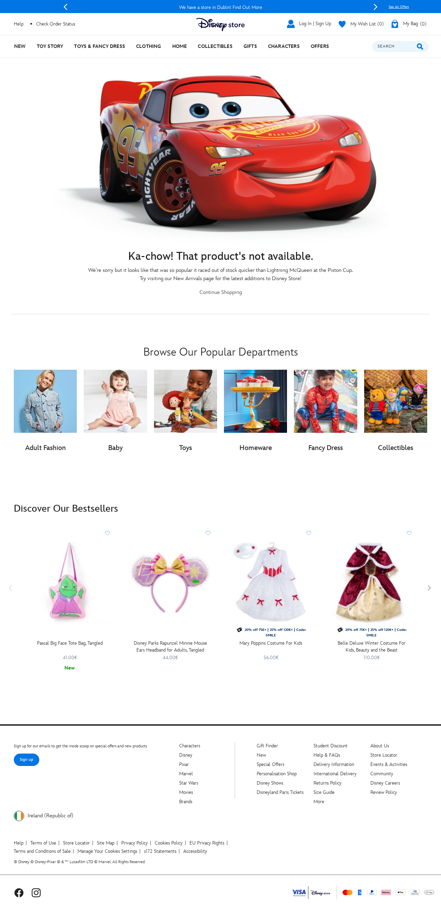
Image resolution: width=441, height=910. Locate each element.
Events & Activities (388, 764)
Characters (189, 746)
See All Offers (399, 7)
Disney (185, 755)
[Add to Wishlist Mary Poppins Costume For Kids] (309, 533)
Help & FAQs (327, 755)
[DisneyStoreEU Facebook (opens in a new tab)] (18, 892)
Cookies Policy (169, 843)
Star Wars (188, 783)
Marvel (186, 774)
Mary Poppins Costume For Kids (270, 643)
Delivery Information (334, 764)
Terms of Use (43, 843)
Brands (185, 802)
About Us (379, 746)
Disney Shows (270, 783)
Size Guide (324, 792)
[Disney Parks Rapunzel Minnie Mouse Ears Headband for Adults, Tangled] (170, 582)
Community (381, 774)
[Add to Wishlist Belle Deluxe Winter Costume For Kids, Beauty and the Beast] (409, 533)
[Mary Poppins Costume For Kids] (271, 582)
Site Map (105, 843)
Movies (186, 792)
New (261, 755)
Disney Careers (385, 783)
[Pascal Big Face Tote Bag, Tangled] (70, 582)
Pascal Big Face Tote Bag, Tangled (70, 643)
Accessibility (195, 851)
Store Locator (383, 755)
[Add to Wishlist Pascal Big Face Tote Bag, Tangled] (107, 533)
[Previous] (65, 6)
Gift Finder (267, 746)
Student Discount (331, 746)
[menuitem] (20, 46)
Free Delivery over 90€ (220, 7)
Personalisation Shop (277, 774)
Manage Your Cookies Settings (107, 851)
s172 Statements (160, 851)
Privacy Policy (134, 843)
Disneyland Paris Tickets (280, 792)
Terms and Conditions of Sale (42, 851)
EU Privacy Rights (206, 843)
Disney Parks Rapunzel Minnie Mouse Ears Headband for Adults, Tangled (170, 646)
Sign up (26, 759)
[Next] (375, 6)
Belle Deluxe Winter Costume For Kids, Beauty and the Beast (372, 646)
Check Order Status (55, 24)
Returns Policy (327, 783)
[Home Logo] (220, 24)
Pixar (184, 764)
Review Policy (383, 792)
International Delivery (335, 774)
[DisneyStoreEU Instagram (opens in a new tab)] (36, 892)
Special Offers (270, 764)
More (319, 802)
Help (18, 843)
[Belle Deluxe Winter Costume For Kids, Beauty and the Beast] (371, 582)
